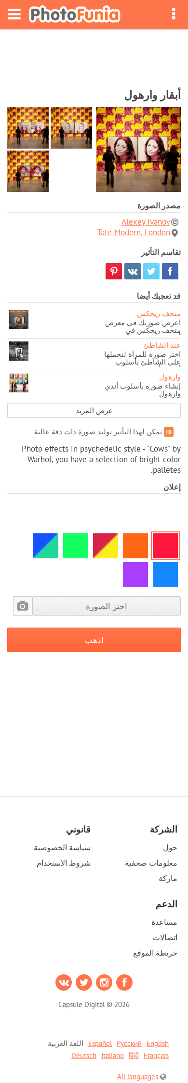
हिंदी (134, 1055)
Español (100, 1043)
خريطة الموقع (155, 952)
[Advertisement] (94, 56)
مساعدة (164, 922)
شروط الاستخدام (64, 863)
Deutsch (83, 1055)
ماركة (168, 878)
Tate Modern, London (133, 232)
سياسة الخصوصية (62, 847)
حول (170, 847)
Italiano (112, 1055)
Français (156, 1055)
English (158, 1043)
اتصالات (165, 937)
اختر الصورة (106, 606)
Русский (129, 1043)
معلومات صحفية (151, 863)
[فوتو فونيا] (75, 14)
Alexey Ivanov (145, 221)
